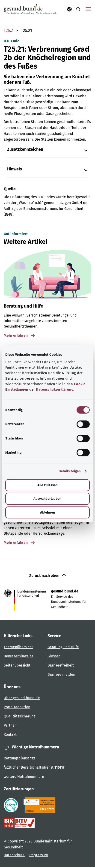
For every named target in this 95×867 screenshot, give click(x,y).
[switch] (83, 424)
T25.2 (8, 30)
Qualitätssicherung (19, 716)
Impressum (38, 855)
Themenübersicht (18, 647)
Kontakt (10, 734)
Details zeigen (70, 471)
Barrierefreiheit (61, 665)
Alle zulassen (47, 485)
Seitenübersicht (17, 665)
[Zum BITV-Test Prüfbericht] (19, 823)
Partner (10, 725)
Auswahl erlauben (47, 499)
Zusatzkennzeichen (25, 149)
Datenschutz (14, 855)
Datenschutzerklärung (54, 389)
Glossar (54, 656)
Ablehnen (47, 512)
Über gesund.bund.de (22, 698)
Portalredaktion (17, 707)
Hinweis (14, 169)
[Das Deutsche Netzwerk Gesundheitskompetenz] (40, 805)
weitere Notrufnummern (24, 776)
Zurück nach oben (44, 575)
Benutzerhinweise (18, 656)
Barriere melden (61, 674)
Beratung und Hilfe (63, 647)
